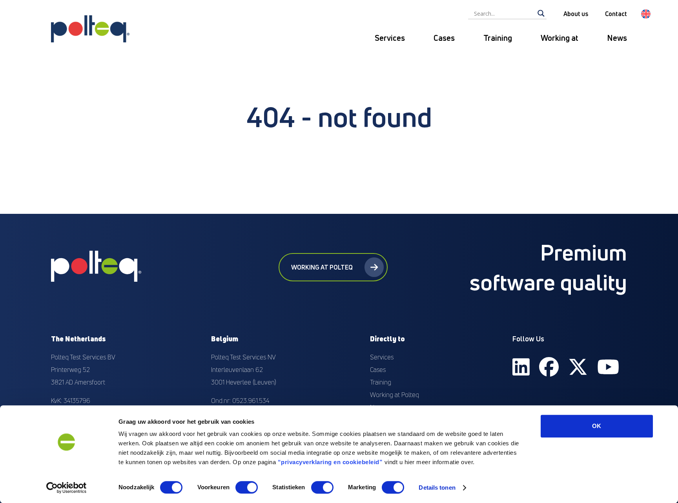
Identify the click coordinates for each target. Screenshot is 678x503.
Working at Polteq (322, 267)
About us (575, 13)
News (617, 38)
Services (390, 38)
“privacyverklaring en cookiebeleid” (330, 462)
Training (497, 38)
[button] (646, 13)
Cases (444, 38)
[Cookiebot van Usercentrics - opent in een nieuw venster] (66, 488)
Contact (616, 13)
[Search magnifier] (541, 13)
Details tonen (437, 487)
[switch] (246, 487)
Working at (559, 38)
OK (596, 426)
